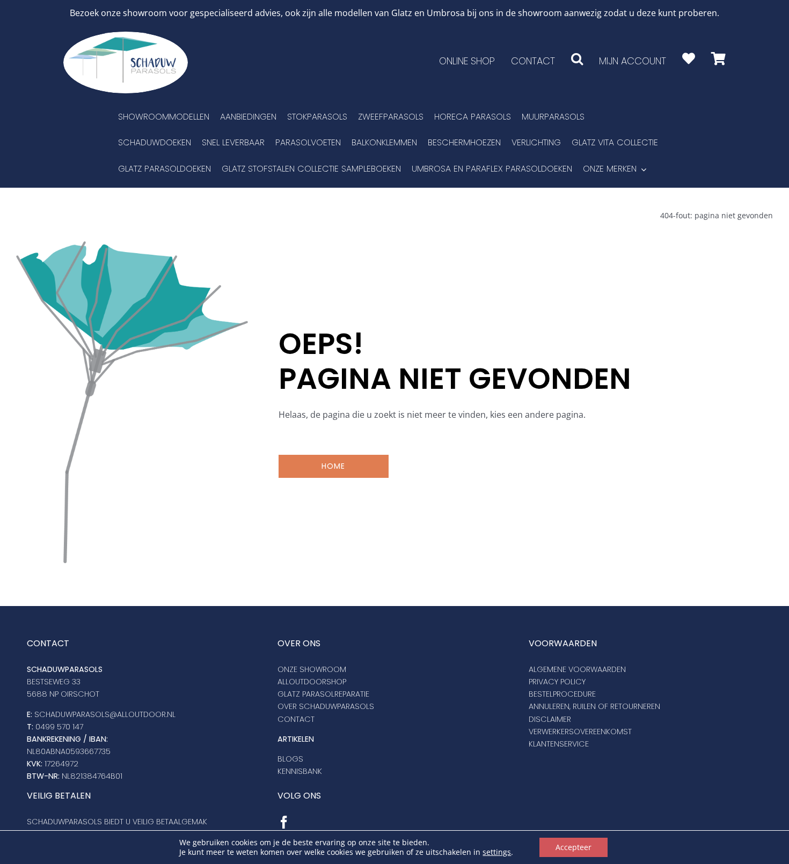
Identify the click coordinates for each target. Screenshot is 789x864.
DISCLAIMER (550, 719)
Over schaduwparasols (325, 706)
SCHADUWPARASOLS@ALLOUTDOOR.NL (105, 714)
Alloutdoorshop (311, 681)
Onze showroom (311, 669)
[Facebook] (283, 822)
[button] (577, 58)
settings (497, 852)
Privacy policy (557, 681)
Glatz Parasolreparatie (323, 694)
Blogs (290, 759)
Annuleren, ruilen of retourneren (594, 706)
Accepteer (573, 847)
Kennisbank (299, 771)
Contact (296, 719)
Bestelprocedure (562, 694)
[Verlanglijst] (688, 58)
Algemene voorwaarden (577, 669)
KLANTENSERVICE (559, 744)
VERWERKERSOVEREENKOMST (580, 731)
